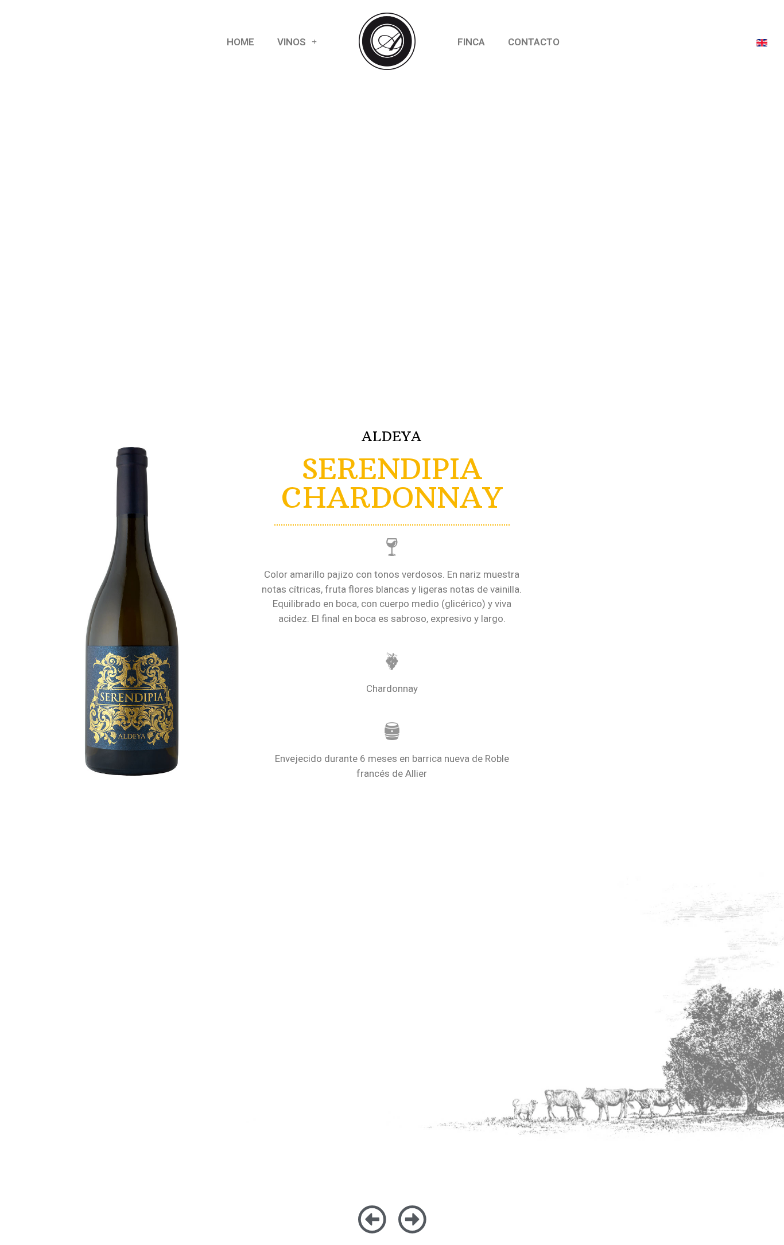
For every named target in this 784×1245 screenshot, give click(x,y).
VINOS (291, 42)
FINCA (471, 42)
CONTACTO (534, 42)
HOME (240, 42)
